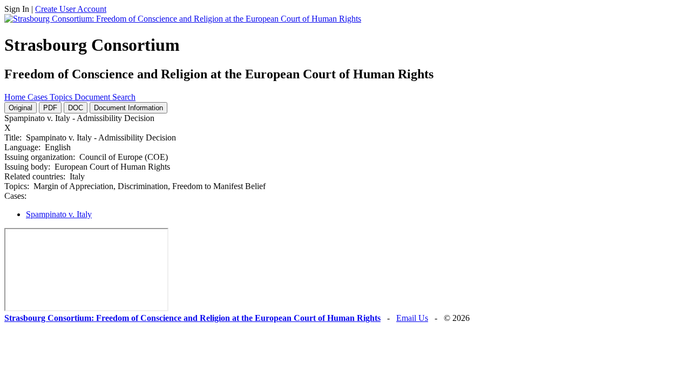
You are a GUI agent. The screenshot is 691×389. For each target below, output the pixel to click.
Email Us (412, 318)
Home (16, 97)
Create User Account (70, 9)
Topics (62, 97)
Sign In (16, 9)
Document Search (105, 97)
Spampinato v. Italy (59, 214)
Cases (39, 97)
